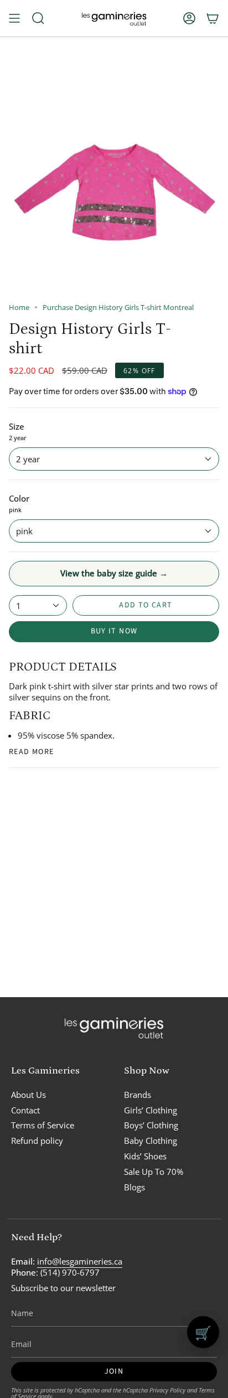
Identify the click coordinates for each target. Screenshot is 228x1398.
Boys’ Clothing (151, 1125)
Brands (137, 1094)
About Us (28, 1094)
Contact (25, 1110)
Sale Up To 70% (153, 1171)
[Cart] (212, 18)
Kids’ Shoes (145, 1156)
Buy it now (114, 631)
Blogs (134, 1187)
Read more (31, 751)
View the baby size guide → (114, 573)
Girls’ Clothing (150, 1110)
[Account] (189, 18)
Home (19, 307)
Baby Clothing (150, 1140)
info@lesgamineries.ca (79, 1261)
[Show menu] (14, 18)
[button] (38, 18)
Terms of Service (42, 1125)
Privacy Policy (167, 1390)
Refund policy (37, 1140)
